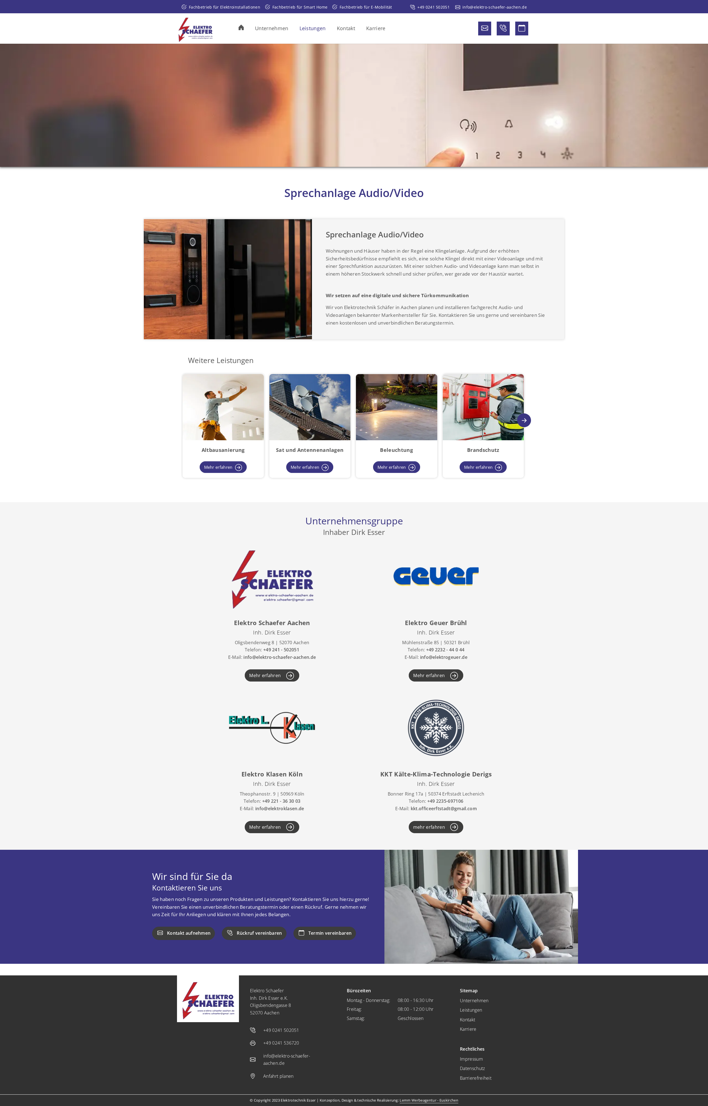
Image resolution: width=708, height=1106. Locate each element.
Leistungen (471, 1010)
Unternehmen (474, 1001)
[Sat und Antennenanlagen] (310, 406)
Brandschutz (483, 450)
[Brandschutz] (483, 406)
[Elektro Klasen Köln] (272, 727)
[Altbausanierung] (223, 406)
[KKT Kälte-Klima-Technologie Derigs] (436, 727)
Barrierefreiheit (475, 1078)
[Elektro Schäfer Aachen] (195, 28)
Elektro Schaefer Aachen (272, 622)
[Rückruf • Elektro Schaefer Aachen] (503, 28)
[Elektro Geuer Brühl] (436, 576)
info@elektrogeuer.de (443, 657)
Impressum (471, 1059)
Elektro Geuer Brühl (436, 622)
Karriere (468, 1029)
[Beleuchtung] (396, 406)
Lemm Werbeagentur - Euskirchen (429, 1100)
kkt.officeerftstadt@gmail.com (444, 808)
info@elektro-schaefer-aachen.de (494, 7)
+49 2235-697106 (445, 801)
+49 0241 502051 (433, 7)
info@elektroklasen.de (279, 808)
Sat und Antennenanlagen (309, 450)
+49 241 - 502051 (281, 650)
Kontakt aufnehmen (188, 933)
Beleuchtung (396, 450)
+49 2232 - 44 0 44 (445, 650)
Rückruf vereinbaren (259, 933)
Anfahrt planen (278, 1076)
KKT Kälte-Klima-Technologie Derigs (436, 774)
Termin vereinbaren (330, 933)
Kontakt (467, 1020)
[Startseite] (246, 27)
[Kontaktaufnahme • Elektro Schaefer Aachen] (484, 28)
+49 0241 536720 (281, 1043)
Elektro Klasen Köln (272, 774)
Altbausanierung (223, 450)
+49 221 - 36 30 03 (281, 801)
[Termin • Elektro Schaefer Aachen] (522, 28)
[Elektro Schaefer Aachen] (272, 576)
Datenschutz (472, 1068)
